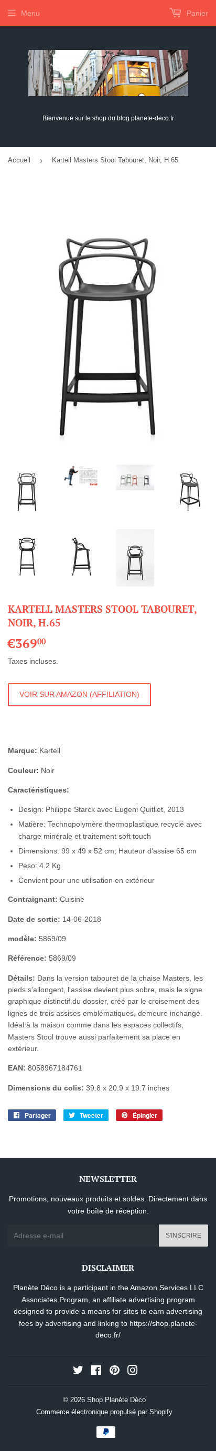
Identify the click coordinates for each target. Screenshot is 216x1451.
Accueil (19, 160)
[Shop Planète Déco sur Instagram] (132, 1371)
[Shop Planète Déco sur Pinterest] (114, 1371)
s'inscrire (183, 1235)
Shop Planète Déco (116, 1400)
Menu (30, 13)
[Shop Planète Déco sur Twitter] (78, 1371)
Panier (196, 13)
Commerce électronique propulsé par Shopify (104, 1412)
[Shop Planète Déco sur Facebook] (96, 1371)
